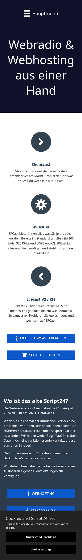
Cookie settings (41, 549)
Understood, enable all (41, 537)
